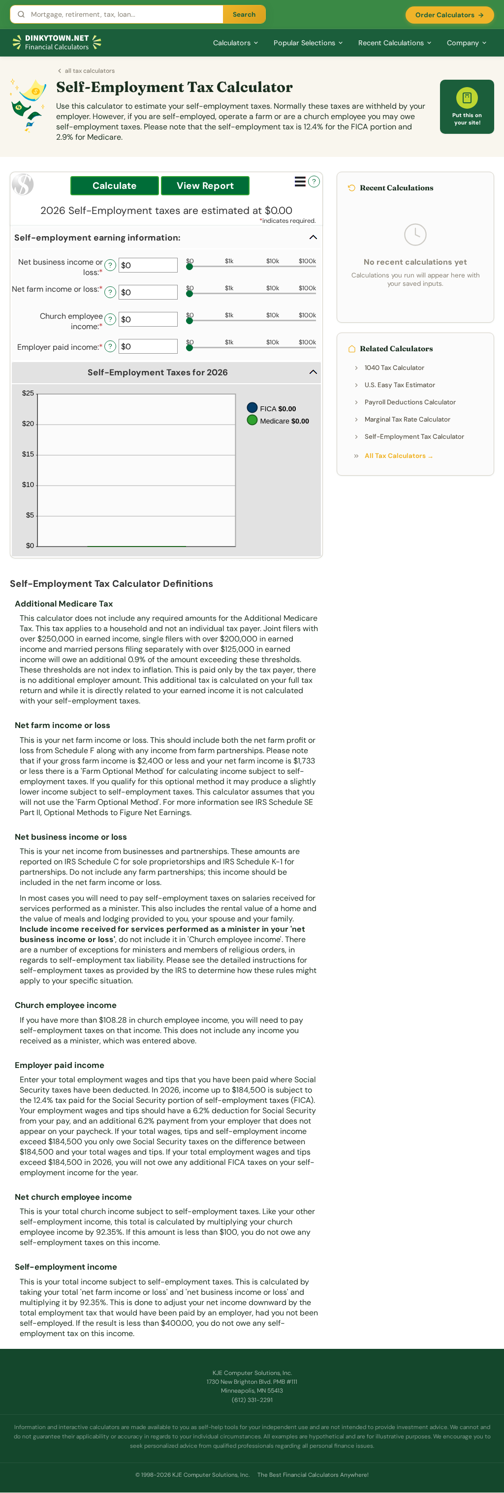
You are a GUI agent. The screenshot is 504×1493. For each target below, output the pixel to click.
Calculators (232, 42)
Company (463, 42)
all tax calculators (90, 71)
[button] (166, 237)
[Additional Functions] (300, 181)
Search (244, 14)
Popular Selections (304, 42)
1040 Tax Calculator (394, 368)
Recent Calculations (391, 42)
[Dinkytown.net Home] (57, 42)
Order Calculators (444, 15)
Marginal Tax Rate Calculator (407, 419)
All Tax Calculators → (399, 456)
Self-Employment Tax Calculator (414, 436)
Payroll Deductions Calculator (410, 402)
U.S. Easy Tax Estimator (400, 385)
